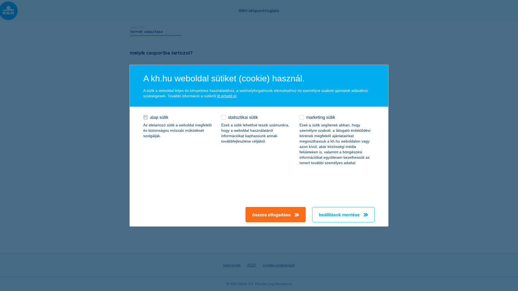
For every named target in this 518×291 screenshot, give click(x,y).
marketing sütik (320, 117)
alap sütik (159, 117)
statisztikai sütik (243, 117)
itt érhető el (226, 96)
